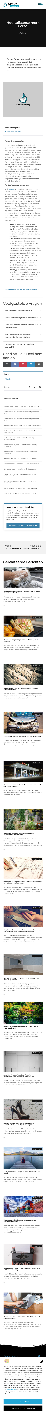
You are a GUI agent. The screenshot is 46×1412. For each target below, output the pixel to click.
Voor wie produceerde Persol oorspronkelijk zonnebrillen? (23, 335)
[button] (41, 1361)
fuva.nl (11, 189)
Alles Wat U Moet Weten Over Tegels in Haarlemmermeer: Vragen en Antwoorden (19, 1075)
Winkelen (23, 33)
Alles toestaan (23, 1402)
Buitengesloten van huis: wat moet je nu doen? (20, 488)
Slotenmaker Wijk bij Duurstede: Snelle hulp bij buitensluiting (20, 445)
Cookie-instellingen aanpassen (23, 1408)
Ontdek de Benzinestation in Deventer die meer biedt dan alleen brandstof (22, 785)
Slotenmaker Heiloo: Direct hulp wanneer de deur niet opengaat (21, 431)
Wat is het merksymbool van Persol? (23, 317)
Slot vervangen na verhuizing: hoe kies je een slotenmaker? (20, 475)
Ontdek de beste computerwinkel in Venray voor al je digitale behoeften (22, 1317)
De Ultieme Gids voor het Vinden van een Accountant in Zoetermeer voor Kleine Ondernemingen (22, 930)
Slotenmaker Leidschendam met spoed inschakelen (22, 425)
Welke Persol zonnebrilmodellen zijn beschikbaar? (23, 326)
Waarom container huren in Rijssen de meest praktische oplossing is (20, 1220)
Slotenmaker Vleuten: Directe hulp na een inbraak (21, 406)
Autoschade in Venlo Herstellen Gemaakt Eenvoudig (22, 736)
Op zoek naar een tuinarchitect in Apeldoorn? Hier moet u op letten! (21, 1027)
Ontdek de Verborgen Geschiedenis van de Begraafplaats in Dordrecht (19, 834)
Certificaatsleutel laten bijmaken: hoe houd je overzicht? (20, 482)
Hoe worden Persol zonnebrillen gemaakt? (23, 345)
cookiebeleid (11, 1390)
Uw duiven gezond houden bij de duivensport (20, 469)
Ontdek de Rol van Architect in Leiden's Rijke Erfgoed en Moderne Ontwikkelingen (23, 882)
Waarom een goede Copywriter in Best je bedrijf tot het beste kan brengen (22, 1269)
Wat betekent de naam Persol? (23, 310)
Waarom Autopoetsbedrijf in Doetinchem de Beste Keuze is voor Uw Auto (22, 592)
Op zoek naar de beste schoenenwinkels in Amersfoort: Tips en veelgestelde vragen (19, 1124)
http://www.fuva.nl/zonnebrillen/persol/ (22, 289)
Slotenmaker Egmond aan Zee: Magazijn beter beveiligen (20, 452)
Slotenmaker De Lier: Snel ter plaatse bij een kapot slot (21, 412)
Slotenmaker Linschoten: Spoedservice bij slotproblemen (19, 438)
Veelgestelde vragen (14, 131)
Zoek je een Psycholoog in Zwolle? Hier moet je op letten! (22, 1172)
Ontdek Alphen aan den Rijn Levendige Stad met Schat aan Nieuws (21, 688)
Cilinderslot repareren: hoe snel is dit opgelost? (20, 493)
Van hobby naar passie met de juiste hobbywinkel (21, 464)
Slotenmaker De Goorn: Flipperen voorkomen (20, 458)
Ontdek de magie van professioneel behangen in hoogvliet (21, 640)
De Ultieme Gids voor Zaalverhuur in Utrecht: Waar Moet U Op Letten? (21, 979)
